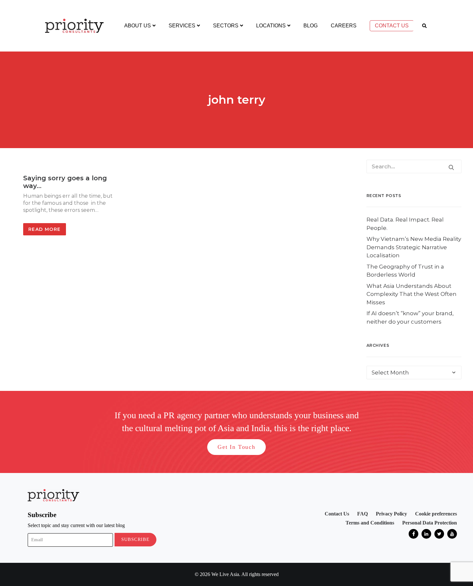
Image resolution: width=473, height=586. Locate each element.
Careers (344, 25)
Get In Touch (236, 447)
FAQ (362, 513)
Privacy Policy (391, 513)
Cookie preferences (436, 513)
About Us (137, 25)
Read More (44, 229)
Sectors (225, 25)
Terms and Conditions (370, 522)
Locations (271, 25)
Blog (310, 25)
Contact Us (392, 25)
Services (182, 25)
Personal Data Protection (429, 522)
